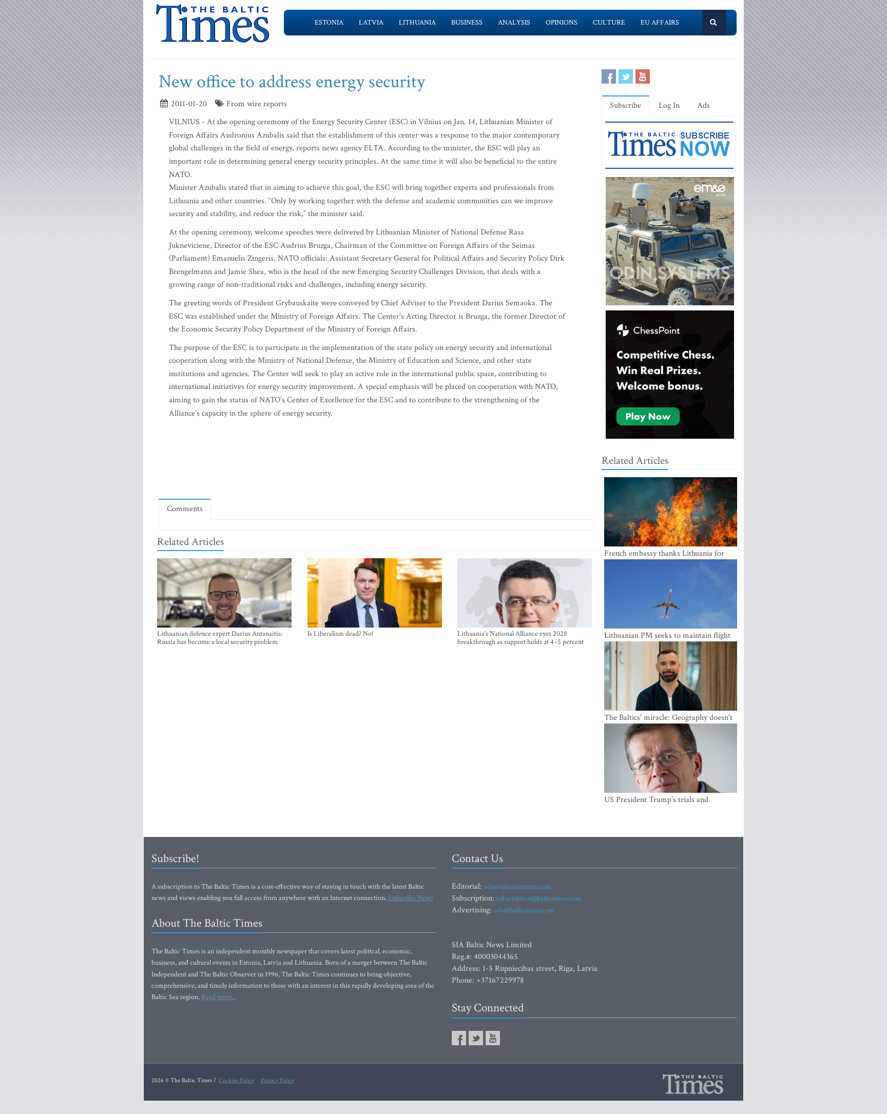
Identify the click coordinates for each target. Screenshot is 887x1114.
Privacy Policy (277, 1080)
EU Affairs (660, 22)
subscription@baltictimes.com (539, 898)
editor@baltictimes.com (517, 886)
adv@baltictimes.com (524, 910)
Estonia (329, 22)
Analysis (514, 22)
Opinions (561, 22)
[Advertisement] (376, 461)
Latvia (371, 22)
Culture (609, 22)
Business (467, 22)
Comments (185, 508)
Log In (669, 105)
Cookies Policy (236, 1080)
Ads (703, 105)
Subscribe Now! (410, 898)
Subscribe (625, 105)
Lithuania (417, 22)
